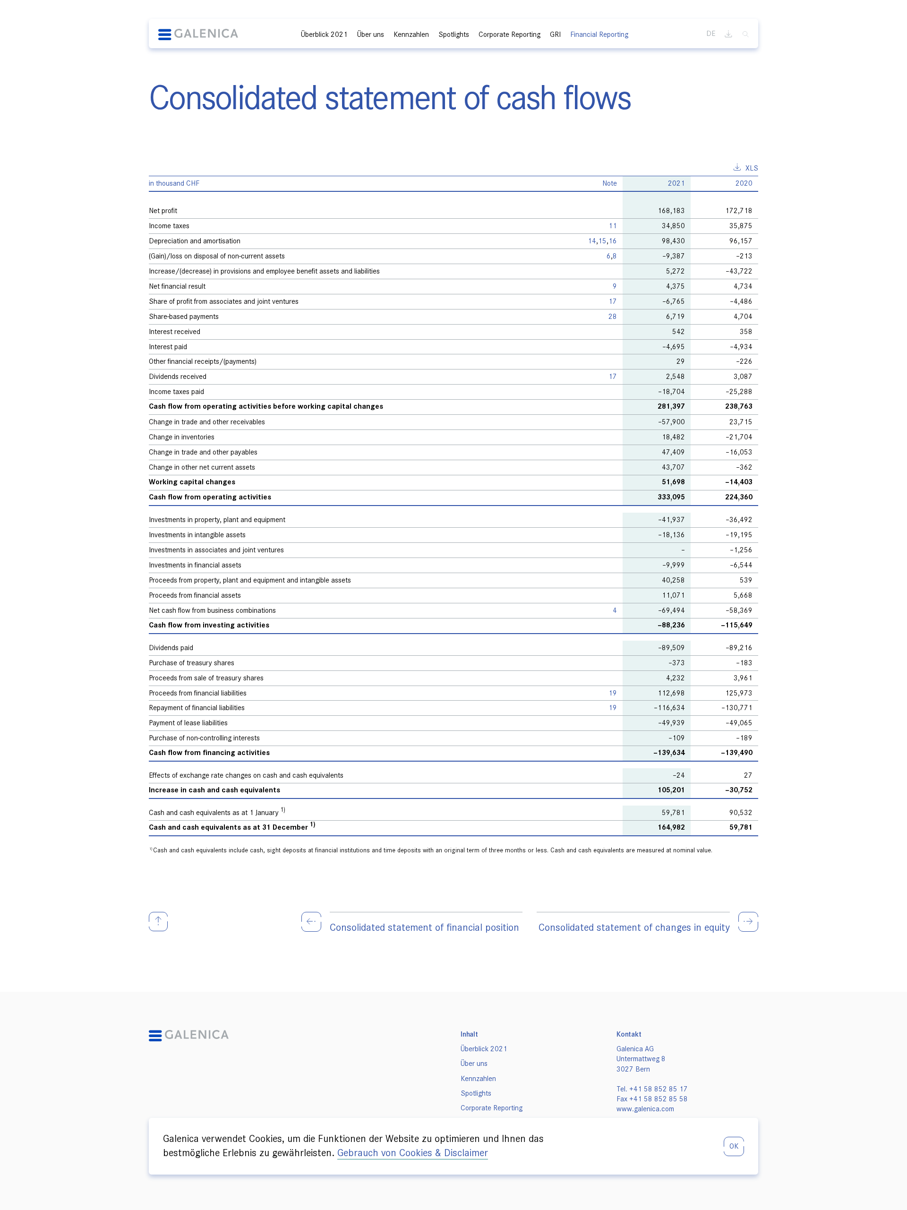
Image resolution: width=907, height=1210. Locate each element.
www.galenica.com (645, 1109)
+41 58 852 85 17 (658, 1089)
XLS (751, 168)
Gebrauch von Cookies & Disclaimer (412, 1153)
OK (733, 1146)
